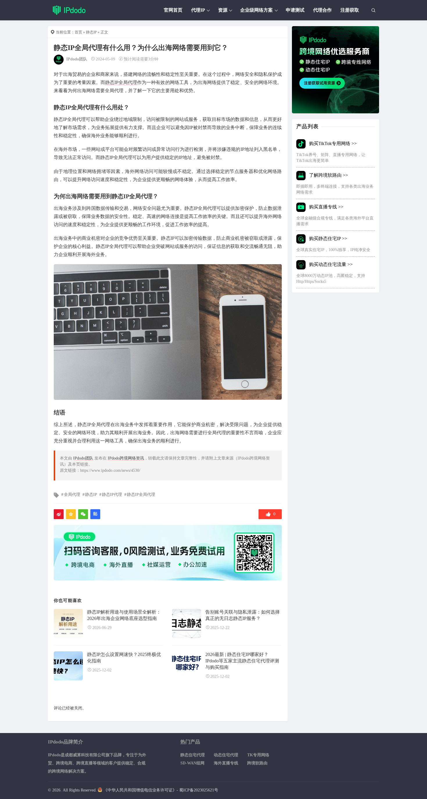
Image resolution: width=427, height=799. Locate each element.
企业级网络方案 (256, 10)
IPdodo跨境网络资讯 (126, 458)
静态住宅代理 (192, 755)
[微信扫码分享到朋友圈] (83, 514)
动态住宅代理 (226, 755)
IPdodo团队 (76, 59)
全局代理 (72, 494)
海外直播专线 (226, 763)
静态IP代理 (112, 494)
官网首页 (173, 10)
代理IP (198, 10)
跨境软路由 (257, 763)
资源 (222, 10)
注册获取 (349, 10)
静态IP (91, 32)
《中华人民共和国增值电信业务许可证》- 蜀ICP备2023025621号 (160, 790)
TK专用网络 (258, 755)
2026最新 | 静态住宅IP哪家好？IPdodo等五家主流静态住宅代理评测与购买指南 (242, 661)
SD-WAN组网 (192, 763)
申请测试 (295, 10)
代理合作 (322, 10)
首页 (78, 32)
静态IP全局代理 (121, 82)
